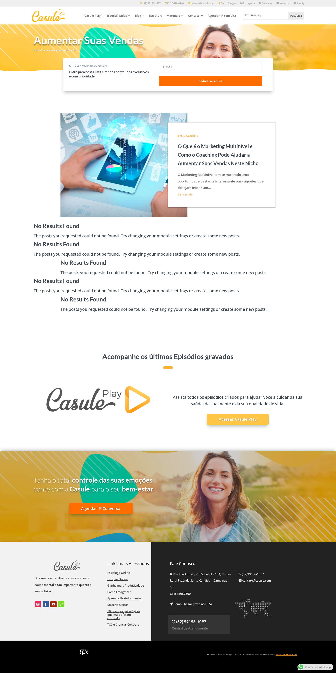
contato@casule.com (202, 3)
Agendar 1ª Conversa (100, 508)
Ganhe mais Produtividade (125, 585)
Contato (194, 15)
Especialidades (117, 15)
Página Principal (42, 50)
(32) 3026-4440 (175, 3)
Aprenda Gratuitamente (124, 598)
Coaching (192, 135)
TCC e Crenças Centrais (123, 624)
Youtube (284, 3)
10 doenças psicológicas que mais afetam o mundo (123, 614)
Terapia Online (117, 579)
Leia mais (185, 194)
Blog (138, 15)
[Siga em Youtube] (53, 604)
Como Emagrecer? (119, 592)
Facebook (266, 3)
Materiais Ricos (117, 605)
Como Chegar (228, 3)
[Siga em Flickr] (61, 604)
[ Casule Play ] (92, 15)
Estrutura (155, 15)
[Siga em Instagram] (38, 604)
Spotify (300, 3)
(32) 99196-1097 (151, 3)
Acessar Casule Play (238, 419)
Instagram (248, 3)
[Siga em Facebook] (46, 604)
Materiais (173, 15)
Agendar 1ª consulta (222, 15)
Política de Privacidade (286, 654)
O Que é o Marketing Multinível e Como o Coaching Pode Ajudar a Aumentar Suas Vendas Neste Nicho (218, 154)
